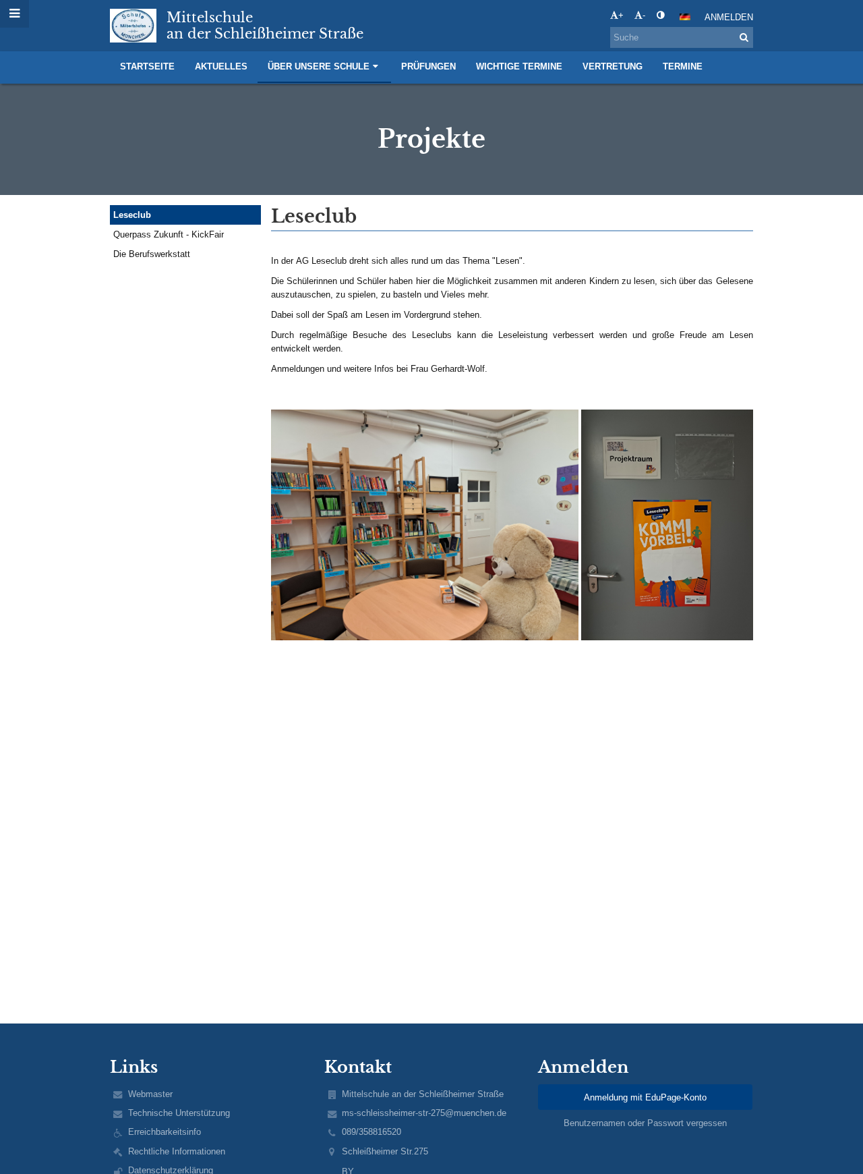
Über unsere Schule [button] (318, 66)
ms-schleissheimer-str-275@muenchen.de (424, 1113)
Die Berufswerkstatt (151, 254)
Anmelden (729, 17)
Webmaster (150, 1094)
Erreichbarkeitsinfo (164, 1132)
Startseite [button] (147, 66)
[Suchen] (744, 37)
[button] (660, 15)
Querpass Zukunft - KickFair (168, 234)
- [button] (644, 15)
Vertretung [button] (613, 66)
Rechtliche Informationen (176, 1151)
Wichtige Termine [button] (519, 66)
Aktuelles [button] (221, 66)
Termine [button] (683, 66)
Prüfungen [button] (428, 66)
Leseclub (132, 215)
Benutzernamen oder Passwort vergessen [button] (645, 1123)
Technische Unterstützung (179, 1113)
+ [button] (621, 15)
